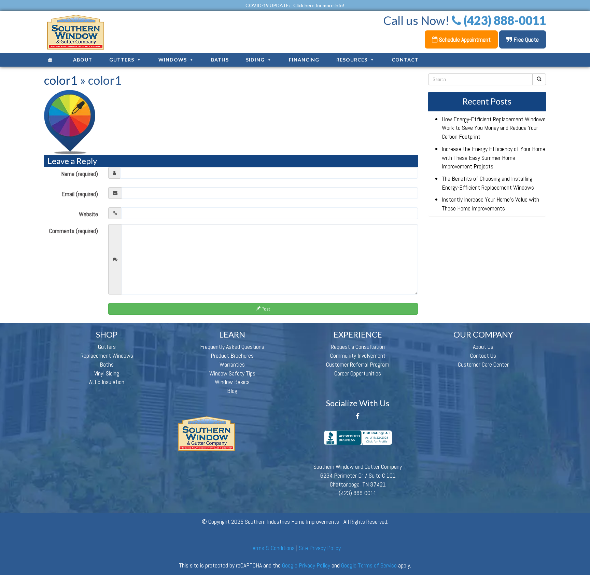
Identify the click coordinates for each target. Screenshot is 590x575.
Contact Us (483, 355)
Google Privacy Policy (306, 565)
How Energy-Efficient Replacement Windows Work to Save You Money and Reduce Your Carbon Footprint (494, 127)
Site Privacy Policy (320, 548)
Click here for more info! (319, 5)
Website (88, 214)
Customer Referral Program (357, 364)
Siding (255, 60)
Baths (220, 60)
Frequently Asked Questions (232, 347)
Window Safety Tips (232, 373)
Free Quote (525, 39)
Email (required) (79, 194)
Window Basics (232, 382)
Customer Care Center (483, 364)
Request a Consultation (358, 347)
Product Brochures (232, 355)
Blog (232, 391)
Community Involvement (357, 355)
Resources (351, 60)
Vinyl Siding (106, 373)
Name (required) (79, 174)
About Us (483, 347)
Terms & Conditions (272, 548)
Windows (172, 60)
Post (265, 309)
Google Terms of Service (369, 565)
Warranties (232, 364)
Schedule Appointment (464, 39)
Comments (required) (73, 231)
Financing (304, 60)
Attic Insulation (106, 382)
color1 (61, 80)
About (82, 60)
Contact (405, 60)
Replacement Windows (107, 355)
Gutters (121, 60)
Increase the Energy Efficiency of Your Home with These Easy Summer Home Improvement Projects (493, 157)
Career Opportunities (357, 373)
